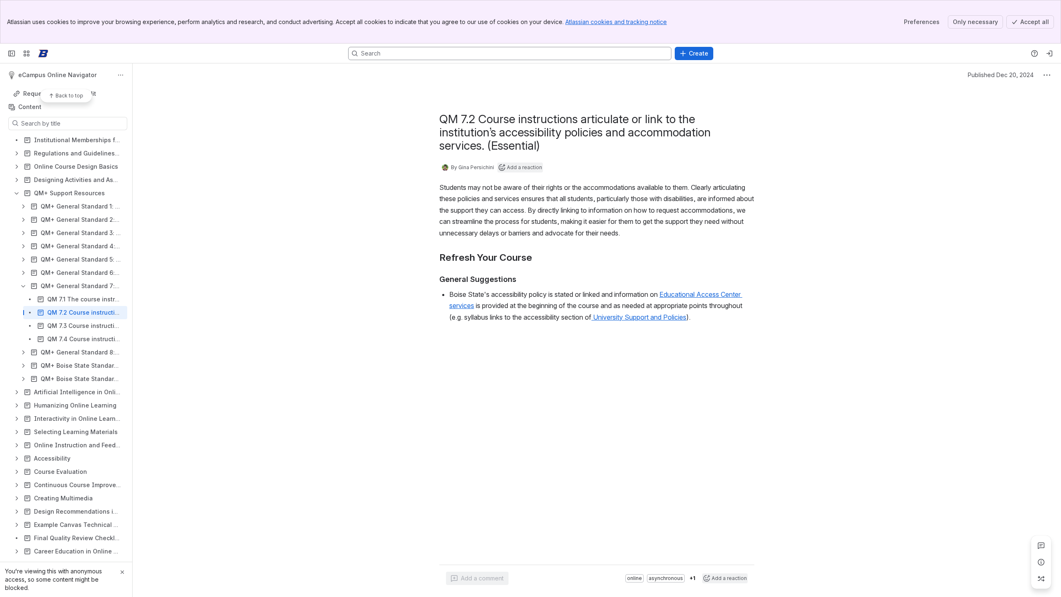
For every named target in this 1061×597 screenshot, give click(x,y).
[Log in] (1049, 53)
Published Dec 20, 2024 (1001, 74)
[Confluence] (43, 53)
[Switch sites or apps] (26, 53)
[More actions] (121, 75)
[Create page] (1041, 578)
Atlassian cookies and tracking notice (616, 21)
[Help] (1034, 53)
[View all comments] (1041, 545)
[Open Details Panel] (1041, 562)
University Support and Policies (638, 317)
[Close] (122, 572)
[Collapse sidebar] (11, 53)
